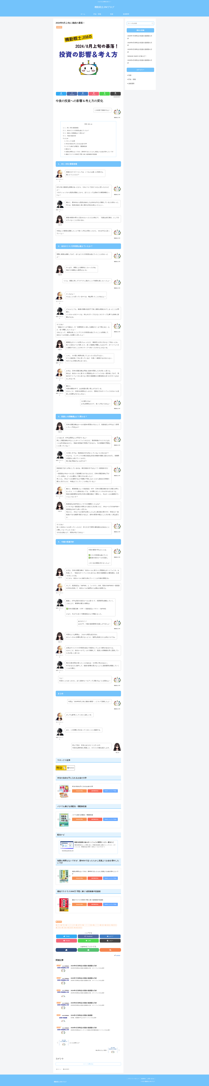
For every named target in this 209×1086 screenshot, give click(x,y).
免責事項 (143, 1078)
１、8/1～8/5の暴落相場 (71, 127)
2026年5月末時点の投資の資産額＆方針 (139, 51)
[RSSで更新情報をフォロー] (110, 950)
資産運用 (59, 921)
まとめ (66, 138)
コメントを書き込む (88, 1064)
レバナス (97, 925)
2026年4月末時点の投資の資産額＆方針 (139, 61)
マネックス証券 (70, 141)
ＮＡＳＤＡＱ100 (71, 925)
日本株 (59, 927)
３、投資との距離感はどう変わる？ (74, 133)
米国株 (64, 927)
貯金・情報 (132, 79)
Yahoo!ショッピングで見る (110, 790)
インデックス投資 (88, 925)
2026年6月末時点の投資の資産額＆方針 (139, 44)
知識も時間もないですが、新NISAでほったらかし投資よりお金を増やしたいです (89, 151)
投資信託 (108, 925)
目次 (85, 124)
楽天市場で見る (95, 790)
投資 (103, 925)
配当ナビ (68, 149)
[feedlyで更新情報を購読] (88, 950)
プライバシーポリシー (133, 1078)
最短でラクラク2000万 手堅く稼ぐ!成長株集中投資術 (81, 154)
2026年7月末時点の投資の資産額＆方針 (139, 37)
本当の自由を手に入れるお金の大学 (76, 143)
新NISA (114, 925)
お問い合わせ (150, 1078)
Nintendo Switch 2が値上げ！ (137, 56)
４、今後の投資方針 (70, 135)
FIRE (63, 925)
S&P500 (79, 925)
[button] (152, 23)
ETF (58, 925)
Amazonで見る (79, 790)
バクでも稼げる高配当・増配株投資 (76, 146)
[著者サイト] (66, 950)
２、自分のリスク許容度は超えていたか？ (76, 130)
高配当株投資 (79, 927)
